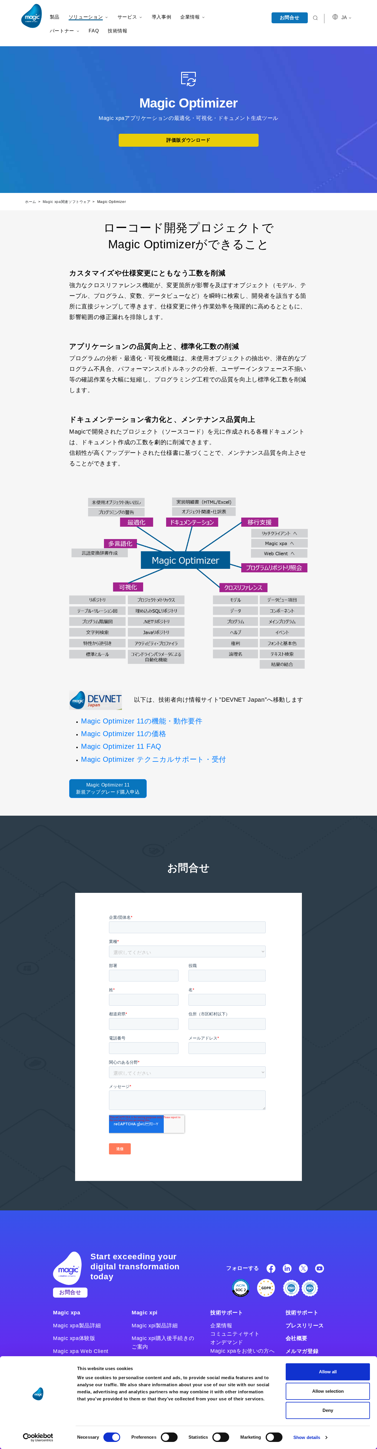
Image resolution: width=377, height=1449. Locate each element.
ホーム (31, 202)
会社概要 (297, 1338)
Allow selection (328, 1391)
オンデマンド (226, 1342)
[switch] (169, 1437)
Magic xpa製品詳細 (77, 1326)
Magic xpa (66, 1313)
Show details (306, 1437)
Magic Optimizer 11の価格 (123, 734)
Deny (328, 1410)
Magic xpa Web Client (80, 1351)
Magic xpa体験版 (74, 1338)
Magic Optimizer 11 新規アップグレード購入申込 (108, 788)
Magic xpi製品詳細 (155, 1326)
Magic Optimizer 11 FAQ (121, 746)
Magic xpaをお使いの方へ (242, 1351)
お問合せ (290, 17)
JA (344, 17)
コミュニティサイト (235, 1334)
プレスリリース (305, 1326)
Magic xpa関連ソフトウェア (67, 202)
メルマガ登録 (302, 1351)
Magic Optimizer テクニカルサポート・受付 (153, 759)
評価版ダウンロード (188, 140)
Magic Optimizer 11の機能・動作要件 (142, 721)
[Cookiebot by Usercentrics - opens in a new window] (38, 1437)
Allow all (328, 1371)
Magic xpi (145, 1313)
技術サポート (226, 1313)
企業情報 (221, 1326)
